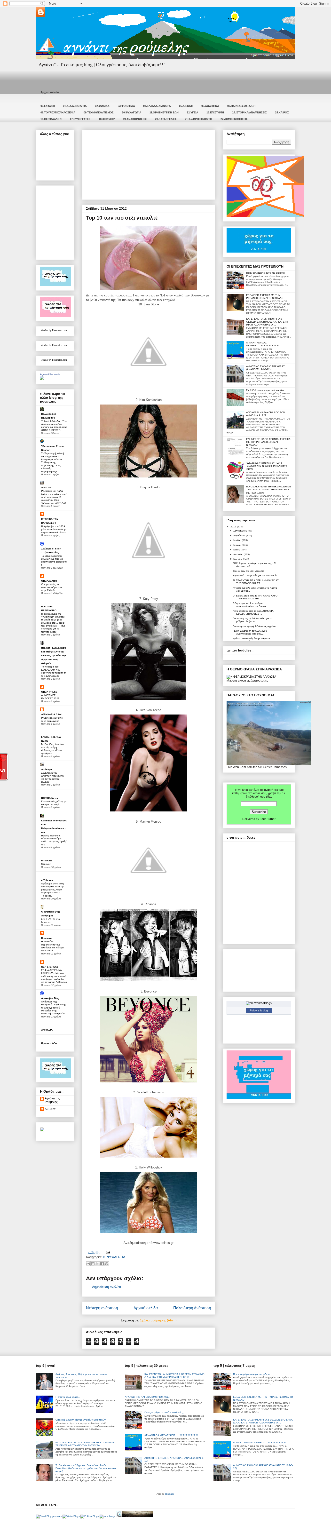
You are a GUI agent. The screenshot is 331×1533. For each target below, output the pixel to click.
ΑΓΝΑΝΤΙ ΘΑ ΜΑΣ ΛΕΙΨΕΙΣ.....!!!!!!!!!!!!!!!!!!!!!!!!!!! (262, 344)
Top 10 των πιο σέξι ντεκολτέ (248, 571)
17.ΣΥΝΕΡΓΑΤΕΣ (80, 119)
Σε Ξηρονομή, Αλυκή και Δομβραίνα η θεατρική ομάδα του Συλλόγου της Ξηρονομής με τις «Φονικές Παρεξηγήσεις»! (52, 462)
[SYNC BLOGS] (107, 1516)
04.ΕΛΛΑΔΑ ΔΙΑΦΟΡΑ (157, 105)
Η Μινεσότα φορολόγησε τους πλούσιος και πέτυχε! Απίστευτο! (52, 946)
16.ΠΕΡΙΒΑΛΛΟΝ (51, 119)
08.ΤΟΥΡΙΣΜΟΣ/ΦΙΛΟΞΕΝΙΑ (57, 112)
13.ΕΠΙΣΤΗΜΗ (215, 112)
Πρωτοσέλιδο (49, 1043)
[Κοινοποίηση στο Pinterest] (106, 1263)
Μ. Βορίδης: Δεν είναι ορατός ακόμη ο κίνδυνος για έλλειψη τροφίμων (52, 749)
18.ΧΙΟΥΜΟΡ (107, 119)
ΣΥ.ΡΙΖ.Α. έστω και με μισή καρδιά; (265, 390)
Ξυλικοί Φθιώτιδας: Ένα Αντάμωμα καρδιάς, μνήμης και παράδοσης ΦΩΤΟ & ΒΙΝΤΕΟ (54, 425)
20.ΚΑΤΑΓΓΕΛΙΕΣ (166, 119)
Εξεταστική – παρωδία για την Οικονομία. (255, 575)
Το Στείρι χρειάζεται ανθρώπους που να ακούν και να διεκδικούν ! (54, 560)
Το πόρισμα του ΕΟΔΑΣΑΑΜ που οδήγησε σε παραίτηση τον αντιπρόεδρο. (53, 671)
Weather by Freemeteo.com (54, 330)
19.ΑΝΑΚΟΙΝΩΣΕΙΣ (135, 119)
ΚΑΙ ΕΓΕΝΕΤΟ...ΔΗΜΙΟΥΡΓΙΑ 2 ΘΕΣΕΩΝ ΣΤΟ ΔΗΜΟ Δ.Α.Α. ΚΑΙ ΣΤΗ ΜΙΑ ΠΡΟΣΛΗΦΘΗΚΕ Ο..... (267, 322)
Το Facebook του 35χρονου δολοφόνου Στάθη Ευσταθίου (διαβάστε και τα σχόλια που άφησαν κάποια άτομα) (85, 1468)
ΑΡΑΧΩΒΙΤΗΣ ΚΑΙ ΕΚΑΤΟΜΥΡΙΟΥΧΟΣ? (147, 1397)
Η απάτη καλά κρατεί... (67, 1397)
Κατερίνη (50, 1109)
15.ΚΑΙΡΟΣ (282, 112)
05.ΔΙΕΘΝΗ (186, 105)
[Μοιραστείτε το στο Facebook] (102, 1263)
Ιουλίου (237, 540)
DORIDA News (49, 798)
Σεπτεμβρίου (240, 530)
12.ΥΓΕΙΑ (192, 112)
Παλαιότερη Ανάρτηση (192, 1308)
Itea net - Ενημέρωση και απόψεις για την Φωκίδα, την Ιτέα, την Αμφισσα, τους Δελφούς (53, 655)
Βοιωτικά (46, 938)
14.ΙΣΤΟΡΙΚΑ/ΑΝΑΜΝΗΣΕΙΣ (249, 112)
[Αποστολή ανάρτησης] (107, 1252)
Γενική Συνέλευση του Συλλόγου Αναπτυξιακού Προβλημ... (250, 632)
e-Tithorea (47, 880)
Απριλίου (238, 554)
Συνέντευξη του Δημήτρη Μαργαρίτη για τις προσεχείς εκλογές (52, 777)
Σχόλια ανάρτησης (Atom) (158, 1320)
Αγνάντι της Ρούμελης (52, 1100)
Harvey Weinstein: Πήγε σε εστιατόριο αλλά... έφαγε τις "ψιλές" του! (54, 840)
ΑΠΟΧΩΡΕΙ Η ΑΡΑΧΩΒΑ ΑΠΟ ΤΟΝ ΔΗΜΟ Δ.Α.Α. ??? (265, 414)
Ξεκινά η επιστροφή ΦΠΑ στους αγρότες (254, 626)
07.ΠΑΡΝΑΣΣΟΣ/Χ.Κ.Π (241, 105)
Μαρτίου (238, 559)
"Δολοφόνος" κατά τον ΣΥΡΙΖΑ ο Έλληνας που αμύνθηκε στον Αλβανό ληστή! (266, 465)
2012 (233, 526)
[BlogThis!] (92, 1263)
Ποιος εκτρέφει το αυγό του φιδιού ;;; (265, 272)
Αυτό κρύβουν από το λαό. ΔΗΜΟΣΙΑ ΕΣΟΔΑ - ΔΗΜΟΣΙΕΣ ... (253, 612)
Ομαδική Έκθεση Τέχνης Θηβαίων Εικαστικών (80, 1419)
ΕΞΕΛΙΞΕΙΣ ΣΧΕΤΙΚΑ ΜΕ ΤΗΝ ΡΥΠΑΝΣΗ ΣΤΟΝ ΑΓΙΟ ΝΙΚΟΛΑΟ (265, 296)
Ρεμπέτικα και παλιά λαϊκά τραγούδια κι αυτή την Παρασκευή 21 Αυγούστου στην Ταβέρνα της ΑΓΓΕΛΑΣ (54, 497)
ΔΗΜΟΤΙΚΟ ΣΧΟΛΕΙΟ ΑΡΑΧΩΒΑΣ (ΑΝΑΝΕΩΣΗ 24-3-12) (265, 368)
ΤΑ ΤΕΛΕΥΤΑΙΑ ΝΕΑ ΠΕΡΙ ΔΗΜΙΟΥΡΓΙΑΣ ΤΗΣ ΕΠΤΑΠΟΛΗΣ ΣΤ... (256, 582)
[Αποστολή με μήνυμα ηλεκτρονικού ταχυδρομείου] (88, 1263)
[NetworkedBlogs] (259, 1003)
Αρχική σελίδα (49, 92)
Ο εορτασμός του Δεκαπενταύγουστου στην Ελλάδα (52, 587)
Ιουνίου (237, 545)
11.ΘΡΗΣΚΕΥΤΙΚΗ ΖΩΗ (164, 112)
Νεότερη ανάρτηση (102, 1308)
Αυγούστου (239, 535)
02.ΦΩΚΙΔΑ (102, 105)
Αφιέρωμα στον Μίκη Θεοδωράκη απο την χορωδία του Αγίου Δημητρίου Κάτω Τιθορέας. (52, 889)
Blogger (169, 1494)
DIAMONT (46, 860)
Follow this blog (259, 1010)
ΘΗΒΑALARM (49, 581)
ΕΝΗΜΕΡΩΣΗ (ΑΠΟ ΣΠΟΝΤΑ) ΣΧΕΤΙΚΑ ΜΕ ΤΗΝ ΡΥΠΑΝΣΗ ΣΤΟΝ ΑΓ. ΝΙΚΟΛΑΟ (268, 442)
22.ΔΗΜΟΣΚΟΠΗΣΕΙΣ (234, 119)
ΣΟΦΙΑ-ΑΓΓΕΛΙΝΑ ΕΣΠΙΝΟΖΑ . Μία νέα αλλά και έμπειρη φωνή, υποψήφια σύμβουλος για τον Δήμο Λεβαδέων (54, 976)
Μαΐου (237, 549)
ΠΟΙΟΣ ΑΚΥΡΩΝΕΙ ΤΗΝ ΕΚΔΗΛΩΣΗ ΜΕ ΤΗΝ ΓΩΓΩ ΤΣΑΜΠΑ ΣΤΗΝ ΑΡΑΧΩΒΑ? (268, 488)
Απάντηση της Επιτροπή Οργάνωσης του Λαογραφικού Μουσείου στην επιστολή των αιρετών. (53, 1007)
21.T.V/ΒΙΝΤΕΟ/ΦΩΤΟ (198, 119)
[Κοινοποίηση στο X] (97, 1263)
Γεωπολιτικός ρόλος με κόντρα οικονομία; (53, 803)
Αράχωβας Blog (50, 998)
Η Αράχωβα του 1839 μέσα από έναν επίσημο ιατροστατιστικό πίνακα (54, 529)
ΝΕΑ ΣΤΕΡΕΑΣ (49, 966)
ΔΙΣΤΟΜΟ (46, 487)
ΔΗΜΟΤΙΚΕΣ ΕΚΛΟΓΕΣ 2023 (50, 696)
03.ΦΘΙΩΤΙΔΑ (126, 105)
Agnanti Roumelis (50, 374)
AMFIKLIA (47, 1029)
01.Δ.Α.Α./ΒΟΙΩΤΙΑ (75, 105)
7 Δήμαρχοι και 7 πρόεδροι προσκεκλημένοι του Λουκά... (250, 604)
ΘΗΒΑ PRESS (49, 692)
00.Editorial (47, 105)
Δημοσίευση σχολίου (106, 1287)
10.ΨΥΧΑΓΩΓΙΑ (131, 112)
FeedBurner (268, 819)
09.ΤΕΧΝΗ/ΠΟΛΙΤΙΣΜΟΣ (99, 112)
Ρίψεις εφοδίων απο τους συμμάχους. (52, 719)
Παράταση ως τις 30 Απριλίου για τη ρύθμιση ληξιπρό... (252, 620)
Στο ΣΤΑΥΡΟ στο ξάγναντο (50, 920)
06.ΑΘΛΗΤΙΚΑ (210, 105)
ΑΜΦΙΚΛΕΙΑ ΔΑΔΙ (51, 714)
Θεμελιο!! (46, 864)
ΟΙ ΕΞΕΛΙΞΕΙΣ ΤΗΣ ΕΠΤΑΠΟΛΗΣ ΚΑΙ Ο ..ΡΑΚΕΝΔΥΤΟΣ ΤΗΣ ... (255, 597)
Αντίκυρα (46, 769)
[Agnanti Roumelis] (42, 379)
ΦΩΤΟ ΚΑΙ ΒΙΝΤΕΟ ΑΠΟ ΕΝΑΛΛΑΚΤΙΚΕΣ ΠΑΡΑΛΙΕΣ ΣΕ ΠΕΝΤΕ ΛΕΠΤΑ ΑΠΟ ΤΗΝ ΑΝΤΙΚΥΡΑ (85, 1444)
